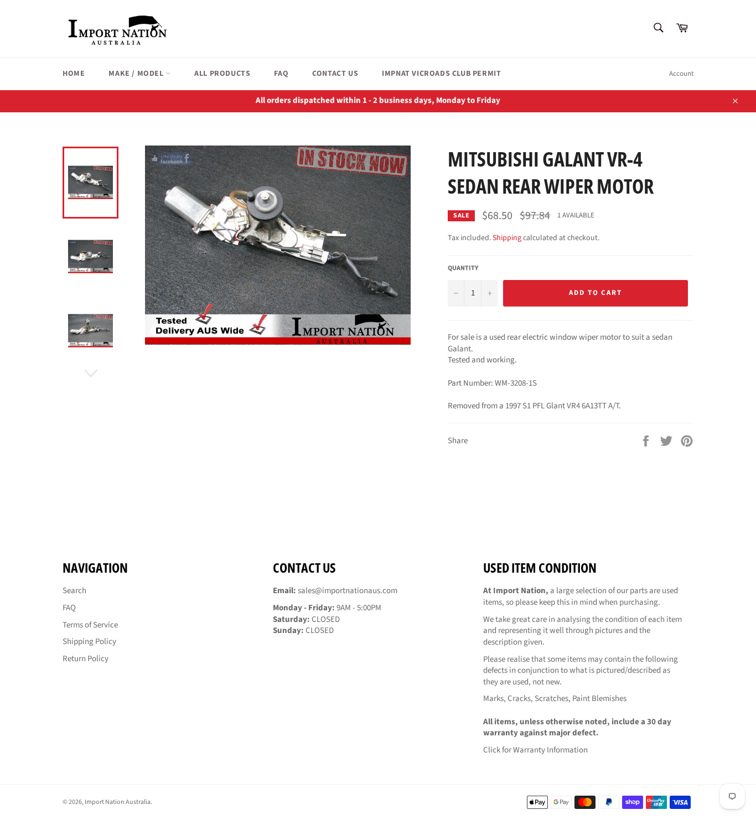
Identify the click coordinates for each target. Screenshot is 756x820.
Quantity (463, 268)
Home (74, 73)
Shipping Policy (89, 641)
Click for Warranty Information (535, 750)
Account (681, 74)
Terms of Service (90, 625)
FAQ (281, 73)
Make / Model (136, 73)
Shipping (507, 237)
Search (74, 590)
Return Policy (85, 659)
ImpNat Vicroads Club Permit (441, 73)
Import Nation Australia (118, 802)
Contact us (335, 73)
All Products (222, 73)
